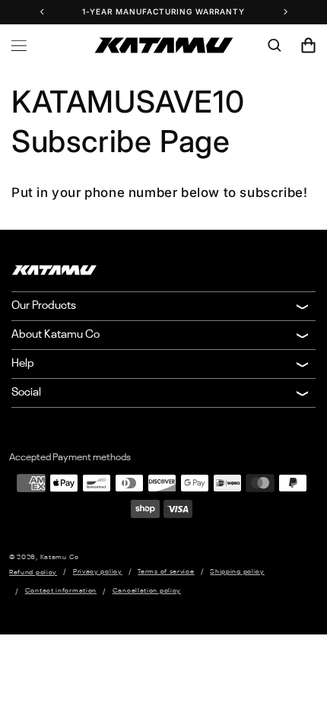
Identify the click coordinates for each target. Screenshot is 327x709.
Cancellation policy (147, 590)
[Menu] (19, 45)
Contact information (61, 590)
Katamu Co (59, 557)
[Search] (274, 45)
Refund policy (33, 572)
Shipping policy (237, 571)
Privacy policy (97, 571)
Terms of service (166, 571)
